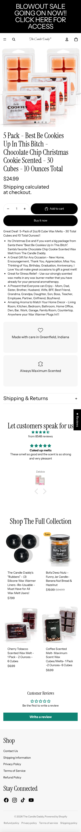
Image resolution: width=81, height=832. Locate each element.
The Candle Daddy (33, 816)
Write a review (40, 717)
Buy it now (40, 220)
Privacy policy (29, 822)
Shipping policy (68, 822)
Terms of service (48, 822)
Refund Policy (12, 777)
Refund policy (11, 822)
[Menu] (5, 39)
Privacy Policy (12, 764)
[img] (40, 432)
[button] (37, 491)
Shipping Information (17, 757)
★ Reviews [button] (77, 420)
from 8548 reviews (40, 436)
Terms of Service (14, 771)
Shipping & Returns (25, 398)
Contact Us (10, 751)
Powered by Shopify (56, 816)
